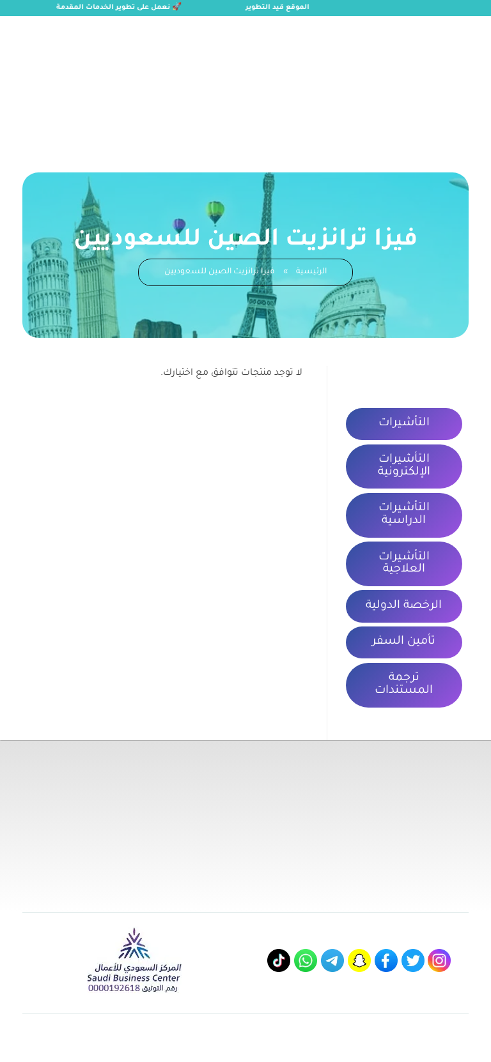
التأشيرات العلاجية (404, 564)
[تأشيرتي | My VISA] (417, 80)
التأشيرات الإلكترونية (404, 466)
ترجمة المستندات (404, 684)
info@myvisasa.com (44, 30)
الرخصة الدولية (404, 606)
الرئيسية (311, 272)
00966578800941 (126, 30)
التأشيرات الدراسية (404, 514)
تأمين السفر (403, 641)
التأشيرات (404, 423)
